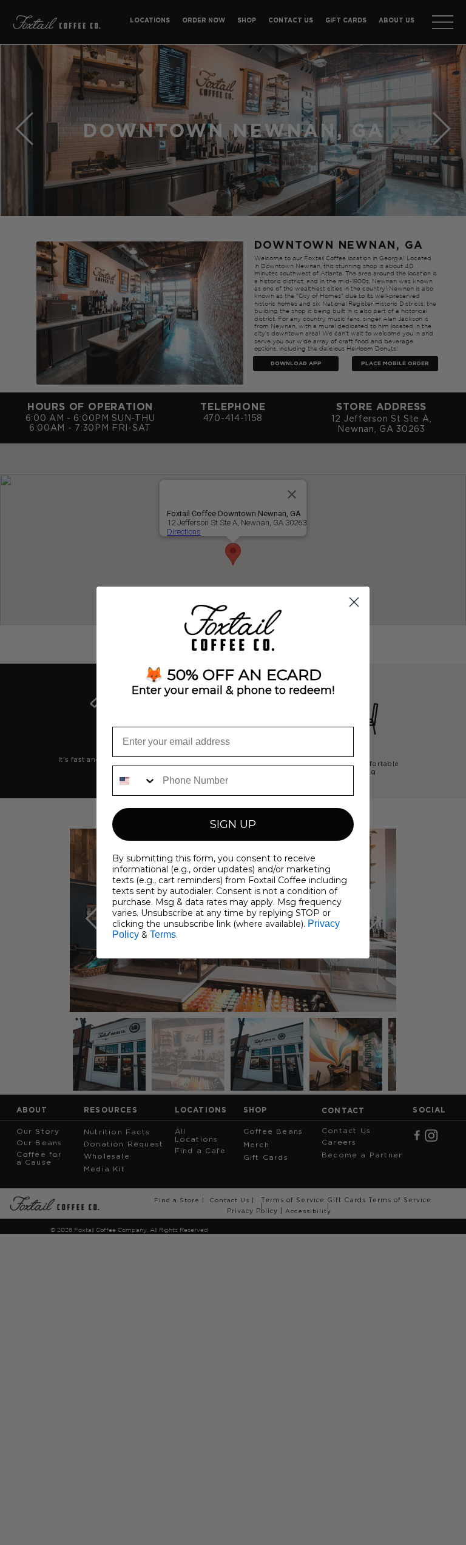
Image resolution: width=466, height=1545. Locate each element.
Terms (163, 934)
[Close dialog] (354, 602)
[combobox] (135, 780)
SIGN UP (233, 824)
